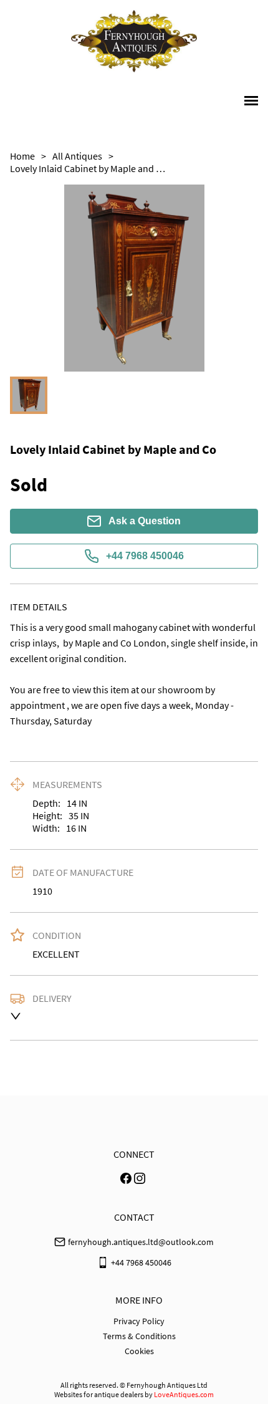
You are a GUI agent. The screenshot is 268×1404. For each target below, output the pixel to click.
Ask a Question (144, 521)
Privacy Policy (139, 1321)
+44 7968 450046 (145, 556)
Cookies (139, 1351)
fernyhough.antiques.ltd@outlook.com (141, 1242)
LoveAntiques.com (184, 1394)
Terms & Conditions (139, 1336)
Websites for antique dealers (98, 1394)
